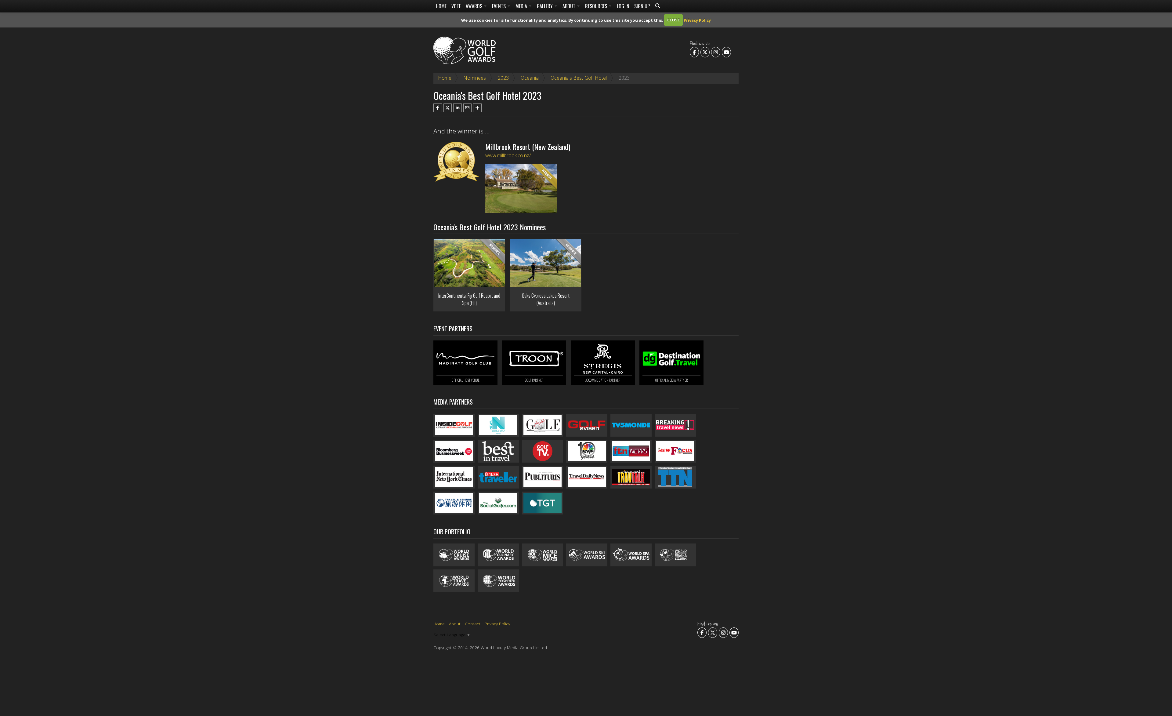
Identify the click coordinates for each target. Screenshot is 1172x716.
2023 (503, 78)
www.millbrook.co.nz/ (508, 155)
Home (441, 6)
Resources (596, 6)
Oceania (530, 78)
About (569, 6)
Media (521, 6)
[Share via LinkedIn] (457, 108)
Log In (623, 6)
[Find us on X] (705, 52)
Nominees (474, 78)
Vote (456, 6)
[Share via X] (448, 108)
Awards (474, 6)
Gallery (545, 6)
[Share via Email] (468, 108)
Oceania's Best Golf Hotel (579, 78)
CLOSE (673, 20)
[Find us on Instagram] (715, 52)
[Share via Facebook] (438, 108)
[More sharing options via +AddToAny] (477, 108)
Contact (472, 624)
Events (499, 6)
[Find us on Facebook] (694, 52)
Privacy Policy (697, 20)
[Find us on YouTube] (726, 52)
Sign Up (642, 6)
